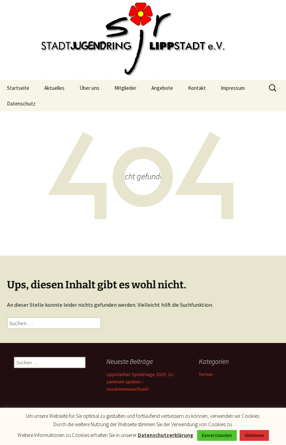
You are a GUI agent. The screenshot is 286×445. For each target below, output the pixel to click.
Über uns (89, 88)
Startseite (18, 88)
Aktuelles (54, 88)
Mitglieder (125, 88)
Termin (206, 374)
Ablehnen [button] (254, 435)
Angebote (162, 88)
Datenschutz (21, 103)
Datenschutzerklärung (165, 435)
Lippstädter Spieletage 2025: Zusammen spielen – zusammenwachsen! (140, 381)
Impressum (233, 88)
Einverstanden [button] (217, 435)
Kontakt (197, 88)
